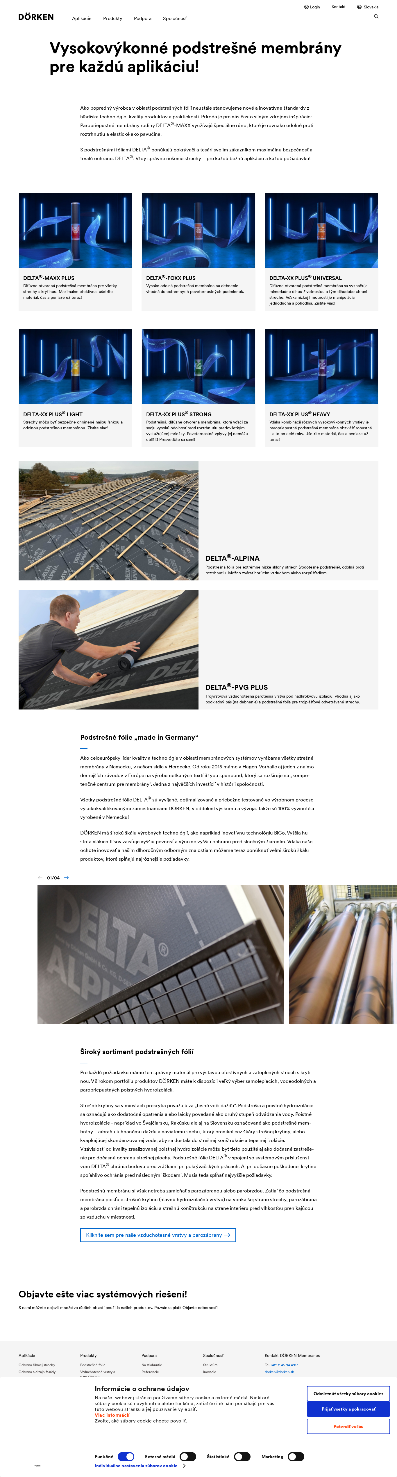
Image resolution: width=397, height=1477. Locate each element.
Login (315, 7)
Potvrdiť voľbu (349, 1426)
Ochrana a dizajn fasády (37, 1372)
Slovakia (371, 7)
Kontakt (339, 7)
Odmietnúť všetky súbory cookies (348, 1393)
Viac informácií (112, 1415)
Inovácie (209, 1372)
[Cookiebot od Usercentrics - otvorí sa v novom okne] (37, 1465)
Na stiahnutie (152, 1365)
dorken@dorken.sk (279, 1372)
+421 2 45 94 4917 (284, 1365)
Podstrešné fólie (92, 1365)
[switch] (188, 1456)
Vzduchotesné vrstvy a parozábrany (97, 1374)
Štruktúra (210, 1365)
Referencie (150, 1372)
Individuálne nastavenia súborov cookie (136, 1465)
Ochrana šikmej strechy (37, 1365)
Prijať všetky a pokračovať (348, 1409)
